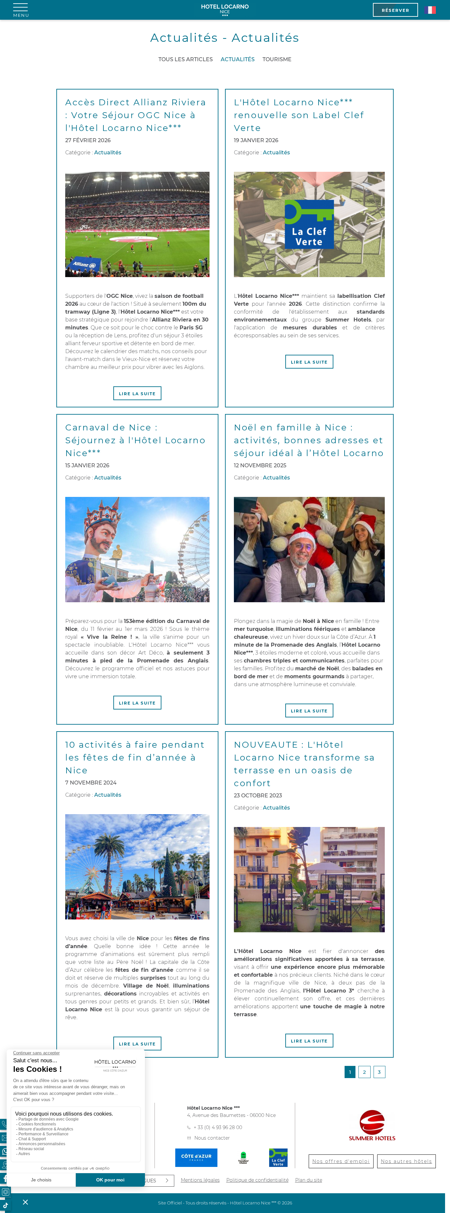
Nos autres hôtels (406, 1161)
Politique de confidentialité (257, 1180)
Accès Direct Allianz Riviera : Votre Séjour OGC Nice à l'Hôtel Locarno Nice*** (136, 115)
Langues (144, 1181)
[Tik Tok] (5, 1205)
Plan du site (308, 1180)
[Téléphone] (5, 1124)
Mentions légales (200, 1180)
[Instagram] (5, 1191)
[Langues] (430, 10)
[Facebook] (5, 1178)
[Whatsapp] (5, 1151)
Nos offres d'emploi (341, 1161)
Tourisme (277, 59)
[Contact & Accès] (5, 1137)
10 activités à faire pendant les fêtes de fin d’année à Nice (135, 757)
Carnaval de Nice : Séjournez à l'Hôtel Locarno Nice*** (135, 440)
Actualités (238, 59)
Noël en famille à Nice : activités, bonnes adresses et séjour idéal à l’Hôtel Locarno (309, 440)
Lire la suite (137, 393)
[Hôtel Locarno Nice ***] (225, 10)
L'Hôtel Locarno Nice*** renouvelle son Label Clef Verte (299, 115)
